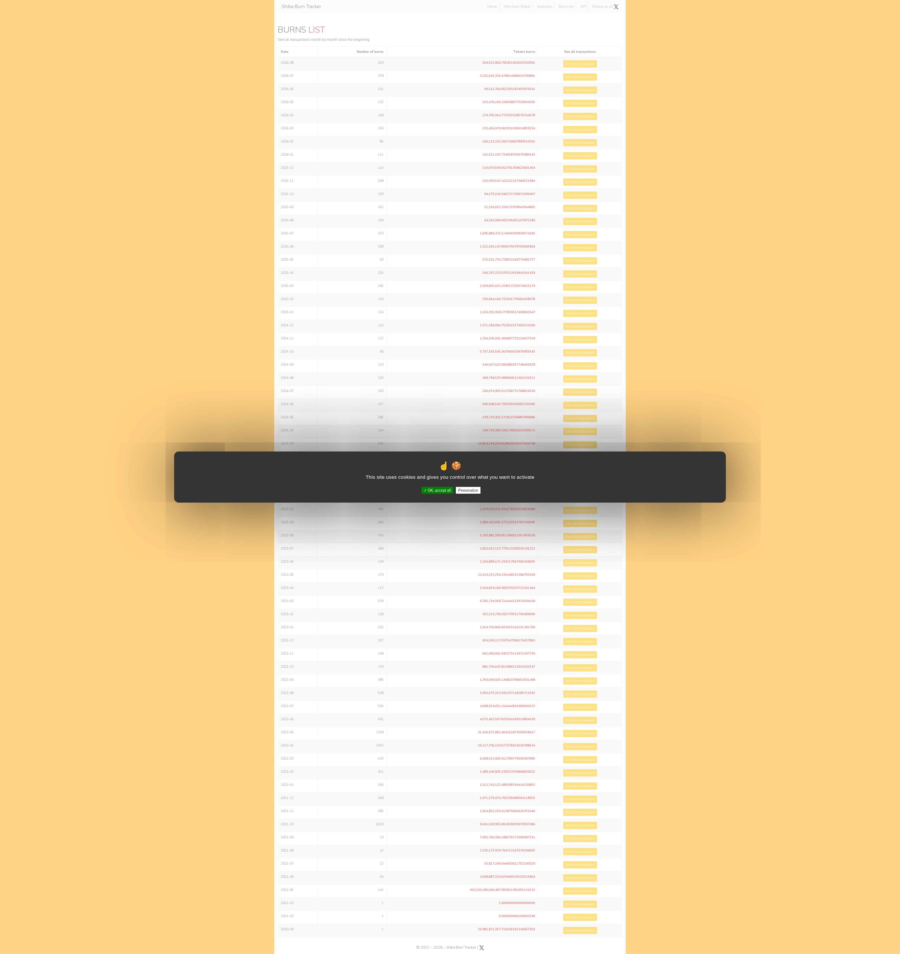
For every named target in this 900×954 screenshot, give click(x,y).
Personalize (468, 490)
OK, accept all (439, 490)
